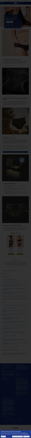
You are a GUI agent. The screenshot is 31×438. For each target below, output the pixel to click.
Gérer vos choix (3, 436)
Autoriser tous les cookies (26, 436)
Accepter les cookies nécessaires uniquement (17, 436)
